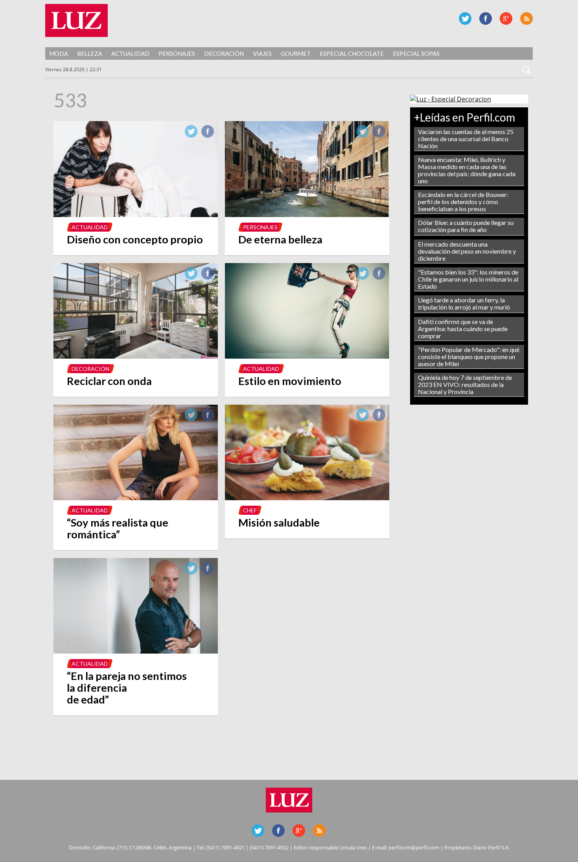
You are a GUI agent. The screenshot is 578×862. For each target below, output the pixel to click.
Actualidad (130, 53)
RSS (526, 18)
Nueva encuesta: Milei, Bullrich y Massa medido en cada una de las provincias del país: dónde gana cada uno (466, 170)
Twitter (465, 18)
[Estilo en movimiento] (307, 356)
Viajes (262, 53)
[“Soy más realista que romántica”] (135, 498)
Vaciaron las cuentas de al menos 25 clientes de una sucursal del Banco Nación (466, 138)
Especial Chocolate (352, 53)
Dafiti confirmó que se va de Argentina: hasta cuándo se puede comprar (463, 328)
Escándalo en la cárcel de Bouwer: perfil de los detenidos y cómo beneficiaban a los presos (463, 201)
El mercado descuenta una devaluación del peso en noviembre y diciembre (467, 251)
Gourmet (296, 53)
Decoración (224, 53)
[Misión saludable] (307, 498)
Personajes (176, 53)
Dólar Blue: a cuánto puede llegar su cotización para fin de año (466, 226)
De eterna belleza (280, 239)
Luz (76, 20)
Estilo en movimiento (289, 380)
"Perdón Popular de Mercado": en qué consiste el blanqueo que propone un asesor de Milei (468, 356)
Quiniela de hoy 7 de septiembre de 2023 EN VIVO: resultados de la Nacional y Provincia (465, 384)
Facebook (485, 18)
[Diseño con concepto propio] (135, 214)
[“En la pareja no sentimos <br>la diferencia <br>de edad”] (135, 651)
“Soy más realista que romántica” (117, 528)
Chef (250, 510)
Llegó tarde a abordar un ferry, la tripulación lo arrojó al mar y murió (464, 303)
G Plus (506, 18)
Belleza (89, 53)
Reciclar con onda (109, 380)
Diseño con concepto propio (135, 239)
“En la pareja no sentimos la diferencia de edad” (127, 687)
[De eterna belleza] (307, 214)
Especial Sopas (416, 53)
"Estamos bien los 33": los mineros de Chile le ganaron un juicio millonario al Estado (468, 279)
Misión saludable (279, 522)
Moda (58, 53)
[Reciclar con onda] (135, 356)
